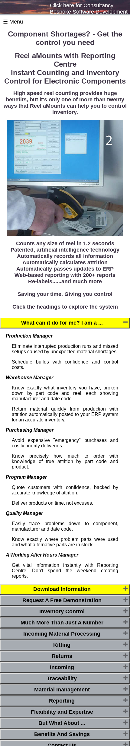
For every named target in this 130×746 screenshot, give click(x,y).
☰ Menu (13, 22)
